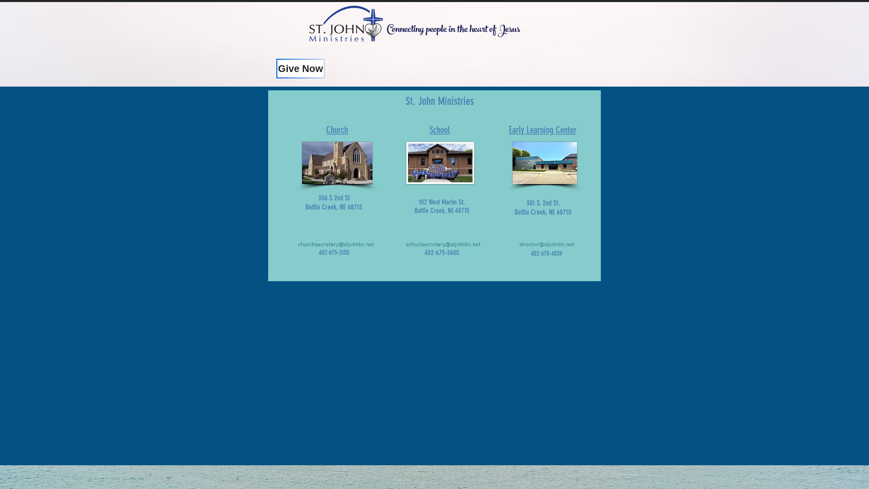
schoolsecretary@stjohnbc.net (443, 244)
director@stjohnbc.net (546, 244)
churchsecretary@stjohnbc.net (336, 244)
